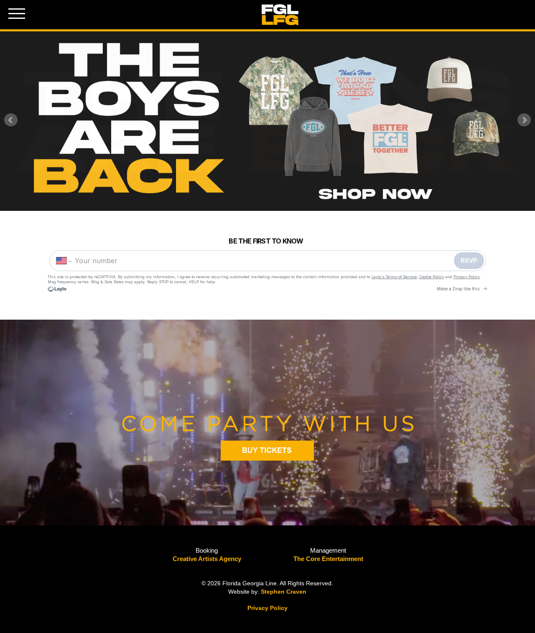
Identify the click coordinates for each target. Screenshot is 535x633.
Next (524, 120)
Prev (11, 120)
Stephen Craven (283, 591)
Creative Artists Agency (207, 558)
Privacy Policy (267, 608)
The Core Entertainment (328, 558)
